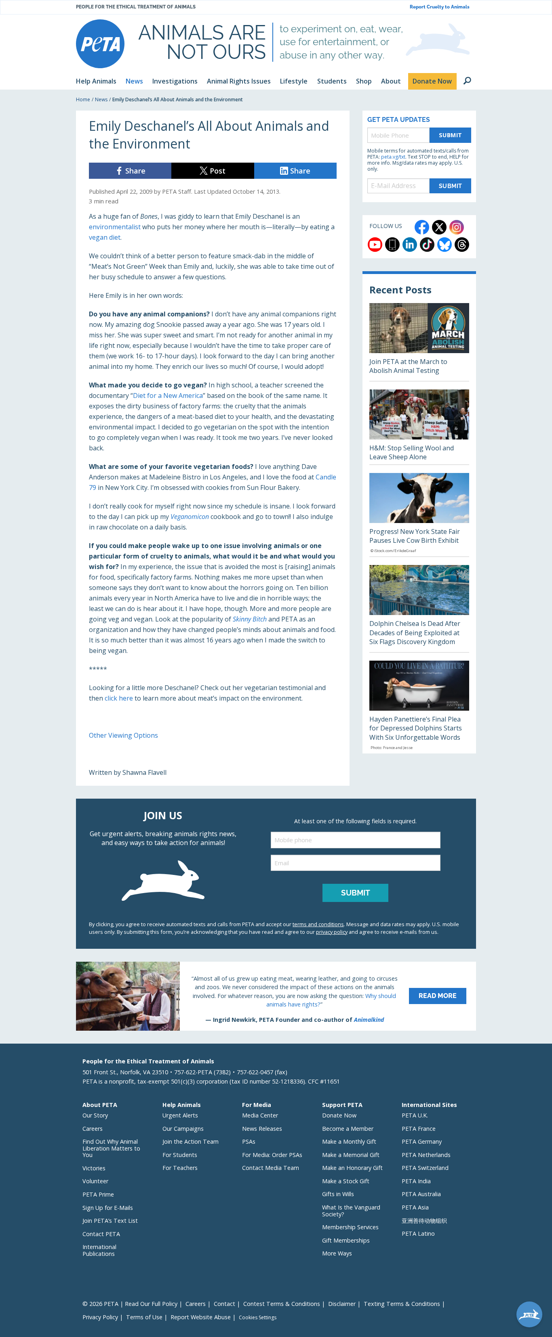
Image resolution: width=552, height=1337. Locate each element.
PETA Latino (418, 1233)
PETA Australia (421, 1194)
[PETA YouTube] (375, 244)
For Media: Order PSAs (272, 1155)
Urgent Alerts (180, 1115)
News (101, 99)
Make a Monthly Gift (349, 1141)
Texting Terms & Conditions (402, 1304)
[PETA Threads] (462, 244)
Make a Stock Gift (345, 1181)
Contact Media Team (270, 1168)
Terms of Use (144, 1317)
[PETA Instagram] (456, 227)
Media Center (260, 1115)
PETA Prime (98, 1194)
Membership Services (350, 1227)
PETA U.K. (415, 1115)
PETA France (419, 1128)
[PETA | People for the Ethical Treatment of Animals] (100, 43)
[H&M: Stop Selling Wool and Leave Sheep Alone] (419, 426)
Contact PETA (101, 1234)
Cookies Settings (257, 1317)
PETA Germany (422, 1141)
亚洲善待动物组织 (424, 1220)
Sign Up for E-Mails (107, 1207)
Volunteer (95, 1181)
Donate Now (339, 1115)
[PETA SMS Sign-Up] (392, 244)
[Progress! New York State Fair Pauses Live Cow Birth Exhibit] (419, 515)
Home (83, 99)
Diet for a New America (168, 395)
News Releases (262, 1128)
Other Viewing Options (123, 735)
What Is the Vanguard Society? (351, 1210)
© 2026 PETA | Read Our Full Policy (129, 1304)
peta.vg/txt (393, 156)
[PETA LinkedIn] (409, 244)
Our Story (95, 1115)
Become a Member (347, 1128)
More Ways (337, 1253)
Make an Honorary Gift (352, 1168)
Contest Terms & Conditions (281, 1304)
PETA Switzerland (425, 1168)
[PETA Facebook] (422, 227)
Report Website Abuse (201, 1317)
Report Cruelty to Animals (440, 7)
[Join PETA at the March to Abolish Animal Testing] (419, 342)
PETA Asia (415, 1207)
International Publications (99, 1250)
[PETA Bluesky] (444, 244)
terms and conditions (318, 924)
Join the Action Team (190, 1141)
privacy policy (332, 931)
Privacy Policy (100, 1317)
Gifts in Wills (338, 1194)
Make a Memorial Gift (350, 1155)
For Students (179, 1155)
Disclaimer (342, 1304)
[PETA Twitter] (439, 227)
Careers (92, 1128)
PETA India (416, 1181)
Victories (93, 1168)
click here (119, 698)
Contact (224, 1304)
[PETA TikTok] (427, 244)
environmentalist (115, 226)
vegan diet (104, 237)
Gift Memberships (346, 1240)
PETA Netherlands (426, 1155)
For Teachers (180, 1168)
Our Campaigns (183, 1128)
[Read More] (276, 996)
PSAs (248, 1141)
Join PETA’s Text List (110, 1220)
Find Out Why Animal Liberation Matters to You (111, 1148)
